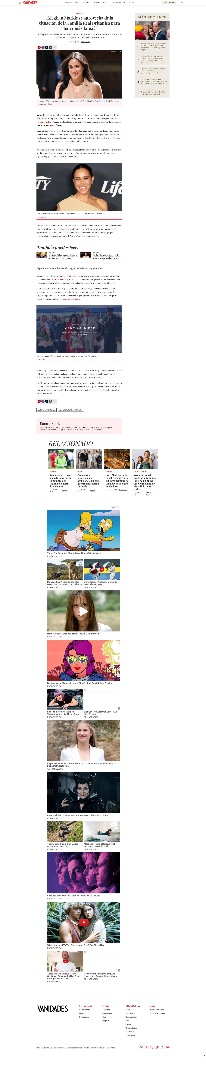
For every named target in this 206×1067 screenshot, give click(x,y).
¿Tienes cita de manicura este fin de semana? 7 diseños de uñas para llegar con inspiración (153, 92)
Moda (96, 3)
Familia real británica (70, 410)
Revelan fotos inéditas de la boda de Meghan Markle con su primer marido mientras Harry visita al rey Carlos (106, 257)
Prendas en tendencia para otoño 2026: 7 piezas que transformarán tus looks (88, 480)
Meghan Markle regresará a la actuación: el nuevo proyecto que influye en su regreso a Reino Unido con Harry (154, 59)
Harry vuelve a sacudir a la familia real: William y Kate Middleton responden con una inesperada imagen (153, 46)
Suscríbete (169, 3)
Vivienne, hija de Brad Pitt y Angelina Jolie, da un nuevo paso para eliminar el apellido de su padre (145, 482)
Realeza (86, 3)
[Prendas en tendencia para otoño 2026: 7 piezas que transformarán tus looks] (89, 459)
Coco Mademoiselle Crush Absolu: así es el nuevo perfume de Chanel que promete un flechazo (117, 480)
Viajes (131, 3)
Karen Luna (123, 490)
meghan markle (46, 410)
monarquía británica (71, 299)
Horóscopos (119, 3)
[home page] (30, 2)
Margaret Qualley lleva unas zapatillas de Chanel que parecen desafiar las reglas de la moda (154, 81)
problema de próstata (65, 229)
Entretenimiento (72, 3)
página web (72, 276)
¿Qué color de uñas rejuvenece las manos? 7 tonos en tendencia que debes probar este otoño (154, 71)
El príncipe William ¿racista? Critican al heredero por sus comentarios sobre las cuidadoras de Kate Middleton (63, 257)
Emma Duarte (85, 42)
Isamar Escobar (65, 491)
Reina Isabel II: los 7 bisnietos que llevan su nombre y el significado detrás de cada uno (60, 480)
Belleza (106, 3)
